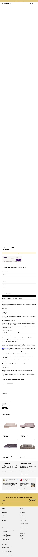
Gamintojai (21, 515)
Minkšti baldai (4, 510)
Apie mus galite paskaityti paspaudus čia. (8, 320)
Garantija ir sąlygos (23, 520)
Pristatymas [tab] (15, 298)
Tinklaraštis (21, 525)
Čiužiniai (3, 514)
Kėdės (3, 518)
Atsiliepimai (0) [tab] (21, 298)
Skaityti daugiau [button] (5, 488)
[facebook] (20, 538)
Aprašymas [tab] (3, 298)
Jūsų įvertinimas (4, 382)
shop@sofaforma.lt (22, 533)
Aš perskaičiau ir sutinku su (10, 405)
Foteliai (3, 515)
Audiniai (21, 514)
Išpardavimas (4, 520)
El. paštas (4, 389)
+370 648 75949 (22, 531)
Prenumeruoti (32, 500)
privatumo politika (8, 293)
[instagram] (22, 538)
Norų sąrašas (22, 521)
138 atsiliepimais (27, 491)
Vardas (3, 384)
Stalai (3, 517)
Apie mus (21, 510)
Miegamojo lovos (4, 512)
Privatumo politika (22, 512)
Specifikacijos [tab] (9, 298)
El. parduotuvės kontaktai (24, 523)
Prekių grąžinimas (22, 518)
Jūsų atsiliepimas (5, 393)
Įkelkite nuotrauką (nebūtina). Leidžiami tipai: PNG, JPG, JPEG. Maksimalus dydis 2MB (15, 401)
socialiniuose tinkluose (21, 328)
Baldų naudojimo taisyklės (24, 517)
